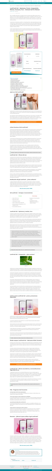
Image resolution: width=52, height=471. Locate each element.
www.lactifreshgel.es (27, 70)
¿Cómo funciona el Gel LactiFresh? (15, 80)
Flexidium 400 (34, 460)
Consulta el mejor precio (16, 72)
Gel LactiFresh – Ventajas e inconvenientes (16, 83)
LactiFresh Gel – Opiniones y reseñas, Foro (16, 84)
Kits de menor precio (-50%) (26, 188)
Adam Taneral (12, 11)
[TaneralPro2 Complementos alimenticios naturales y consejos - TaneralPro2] (11, 1)
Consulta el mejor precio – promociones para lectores (26, 364)
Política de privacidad (26, 468)
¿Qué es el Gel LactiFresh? (14, 79)
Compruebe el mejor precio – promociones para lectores (26, 121)
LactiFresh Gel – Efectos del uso (15, 81)
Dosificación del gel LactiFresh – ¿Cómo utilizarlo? (17, 82)
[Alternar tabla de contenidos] (40, 78)
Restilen (23, 460)
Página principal (12, 5)
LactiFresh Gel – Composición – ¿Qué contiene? (17, 85)
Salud (15, 5)
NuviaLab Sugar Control (16, 460)
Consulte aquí (37, 70)
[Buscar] (31, 1)
